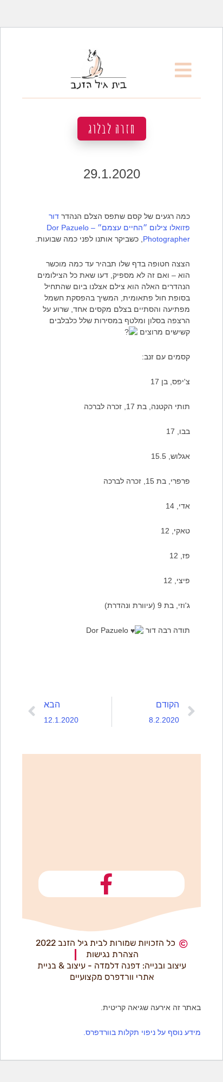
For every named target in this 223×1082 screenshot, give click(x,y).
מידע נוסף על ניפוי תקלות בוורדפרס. (142, 1032)
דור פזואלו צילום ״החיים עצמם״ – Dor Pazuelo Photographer (118, 227)
